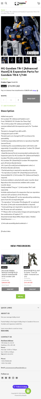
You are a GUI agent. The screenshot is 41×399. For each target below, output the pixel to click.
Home (3, 10)
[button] (4, 60)
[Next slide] (39, 60)
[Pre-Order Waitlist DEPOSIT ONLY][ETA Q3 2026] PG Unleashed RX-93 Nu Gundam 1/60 (10, 273)
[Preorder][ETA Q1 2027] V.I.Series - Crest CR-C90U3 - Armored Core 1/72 (32, 273)
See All (20, 296)
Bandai (5, 79)
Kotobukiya (27, 278)
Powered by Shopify (20, 395)
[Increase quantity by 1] (18, 100)
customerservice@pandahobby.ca (15, 367)
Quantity (4, 95)
